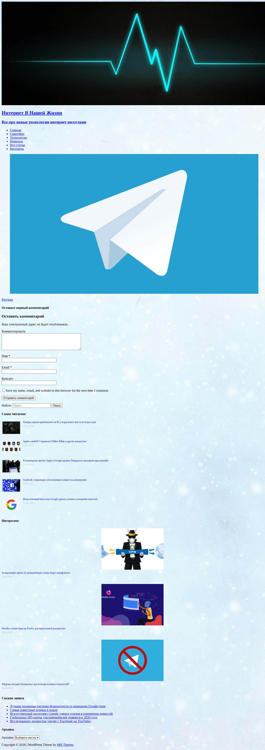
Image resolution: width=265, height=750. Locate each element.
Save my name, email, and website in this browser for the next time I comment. (57, 390)
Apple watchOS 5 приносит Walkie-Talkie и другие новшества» (55, 441)
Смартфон (17, 134)
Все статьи (17, 145)
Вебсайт (7, 378)
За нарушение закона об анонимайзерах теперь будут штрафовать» (36, 572)
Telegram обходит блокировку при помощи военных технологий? (35, 684)
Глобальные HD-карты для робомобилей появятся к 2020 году (54, 717)
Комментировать (13, 331)
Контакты (17, 148)
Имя (5, 356)
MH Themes (65, 744)
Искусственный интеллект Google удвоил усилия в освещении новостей (60, 499)
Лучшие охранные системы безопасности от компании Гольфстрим (57, 706)
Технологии (18, 137)
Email (6, 367)
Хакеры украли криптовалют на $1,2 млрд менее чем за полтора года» (59, 422)
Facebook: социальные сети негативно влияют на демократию (55, 479)
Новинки (16, 141)
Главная (15, 130)
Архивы (7, 737)
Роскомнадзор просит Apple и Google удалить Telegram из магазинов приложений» (65, 460)
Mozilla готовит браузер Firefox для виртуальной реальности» (33, 628)
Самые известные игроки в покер (34, 710)
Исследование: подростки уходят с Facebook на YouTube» (50, 721)
